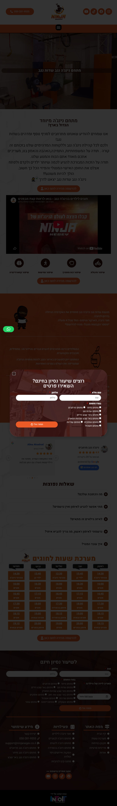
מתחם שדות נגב (91, 411)
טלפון (54, 392)
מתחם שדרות (73, 422)
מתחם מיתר (93, 407)
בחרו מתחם (95, 403)
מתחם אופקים (91, 422)
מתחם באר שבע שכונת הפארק (83, 418)
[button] (8, 329)
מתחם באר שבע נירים (88, 415)
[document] (58, 403)
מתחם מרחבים (75, 407)
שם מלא (96, 392)
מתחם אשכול (92, 426)
